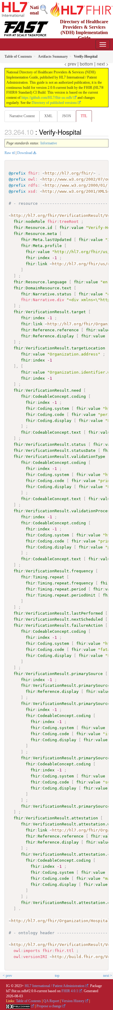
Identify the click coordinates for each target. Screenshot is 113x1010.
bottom (86, 64)
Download (24, 153)
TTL (84, 116)
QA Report (51, 1001)
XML (48, 116)
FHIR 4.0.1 (69, 991)
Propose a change (48, 1006)
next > (102, 64)
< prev (70, 64)
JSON (66, 116)
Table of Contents (28, 1001)
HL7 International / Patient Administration (54, 986)
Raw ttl (10, 153)
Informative (48, 143)
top (57, 975)
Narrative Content (22, 116)
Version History (72, 1001)
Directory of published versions (54, 103)
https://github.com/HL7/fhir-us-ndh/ (47, 97)
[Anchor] (84, 131)
